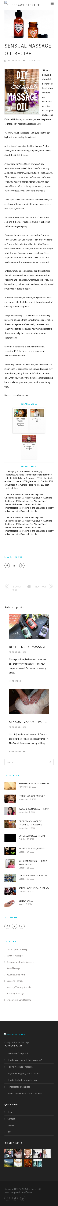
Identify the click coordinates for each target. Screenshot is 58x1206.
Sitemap (11, 1125)
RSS (9, 1132)
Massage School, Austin (31, 848)
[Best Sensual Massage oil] (29, 626)
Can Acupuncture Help (17, 949)
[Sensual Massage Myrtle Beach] (8, 1163)
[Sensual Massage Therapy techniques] (28, 1163)
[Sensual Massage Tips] (28, 1153)
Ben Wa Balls (26, 900)
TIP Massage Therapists (18, 1086)
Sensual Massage (34, 61)
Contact (11, 1118)
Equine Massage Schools (32, 796)
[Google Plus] (22, 565)
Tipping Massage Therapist (20, 1066)
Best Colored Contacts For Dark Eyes (24, 1093)
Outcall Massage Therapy (33, 835)
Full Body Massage (15, 993)
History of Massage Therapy (34, 783)
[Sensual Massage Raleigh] (29, 700)
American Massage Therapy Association (33, 863)
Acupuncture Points (16, 974)
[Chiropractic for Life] (22, 5)
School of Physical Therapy (34, 888)
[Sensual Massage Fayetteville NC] (18, 1163)
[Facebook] (7, 565)
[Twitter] (14, 565)
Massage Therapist (15, 980)
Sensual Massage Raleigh (29, 722)
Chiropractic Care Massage (19, 999)
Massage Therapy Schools (19, 987)
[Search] (50, 762)
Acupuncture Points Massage (20, 962)
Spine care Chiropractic (18, 1053)
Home (10, 1112)
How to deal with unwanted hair (22, 1080)
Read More (15, 681)
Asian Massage (13, 968)
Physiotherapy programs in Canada (23, 1073)
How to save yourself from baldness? (24, 1060)
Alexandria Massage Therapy (34, 808)
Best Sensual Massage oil (29, 647)
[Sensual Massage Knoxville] (37, 1153)
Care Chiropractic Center (33, 875)
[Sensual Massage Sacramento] (47, 1153)
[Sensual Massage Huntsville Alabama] (37, 1163)
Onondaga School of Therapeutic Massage (30, 823)
